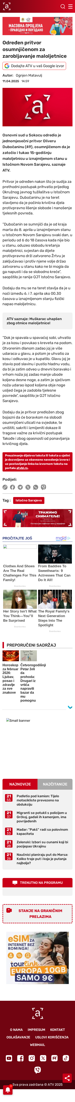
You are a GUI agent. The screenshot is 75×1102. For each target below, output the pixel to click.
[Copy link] (5, 487)
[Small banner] (37, 744)
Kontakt (57, 1030)
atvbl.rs (22, 468)
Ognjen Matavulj (29, 75)
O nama (16, 1030)
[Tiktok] (66, 1058)
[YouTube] (9, 1058)
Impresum (36, 1030)
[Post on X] (28, 487)
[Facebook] (20, 1058)
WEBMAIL (37, 1045)
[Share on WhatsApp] (35, 487)
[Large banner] (37, 26)
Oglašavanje (18, 1037)
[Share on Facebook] (12, 487)
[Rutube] (54, 1058)
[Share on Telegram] (20, 487)
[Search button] (62, 6)
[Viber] (37, 1070)
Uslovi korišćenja (52, 1037)
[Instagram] (32, 1058)
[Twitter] (43, 1058)
